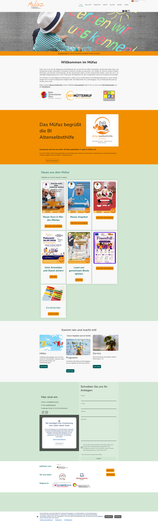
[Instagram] (126, 11)
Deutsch (136, 1)
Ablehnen (118, 516)
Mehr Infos (53, 277)
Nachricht (84, 419)
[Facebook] (123, 11)
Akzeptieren (59, 443)
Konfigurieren (68, 520)
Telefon (83, 411)
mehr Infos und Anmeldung (105, 218)
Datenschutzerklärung (59, 439)
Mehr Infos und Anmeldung (53, 226)
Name (83, 396)
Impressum (110, 470)
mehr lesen (43, 366)
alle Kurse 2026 (53, 314)
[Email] (129, 11)
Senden (99, 458)
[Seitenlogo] (36, 5)
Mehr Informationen (52, 161)
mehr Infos (79, 280)
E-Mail (83, 403)
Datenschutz (110, 474)
